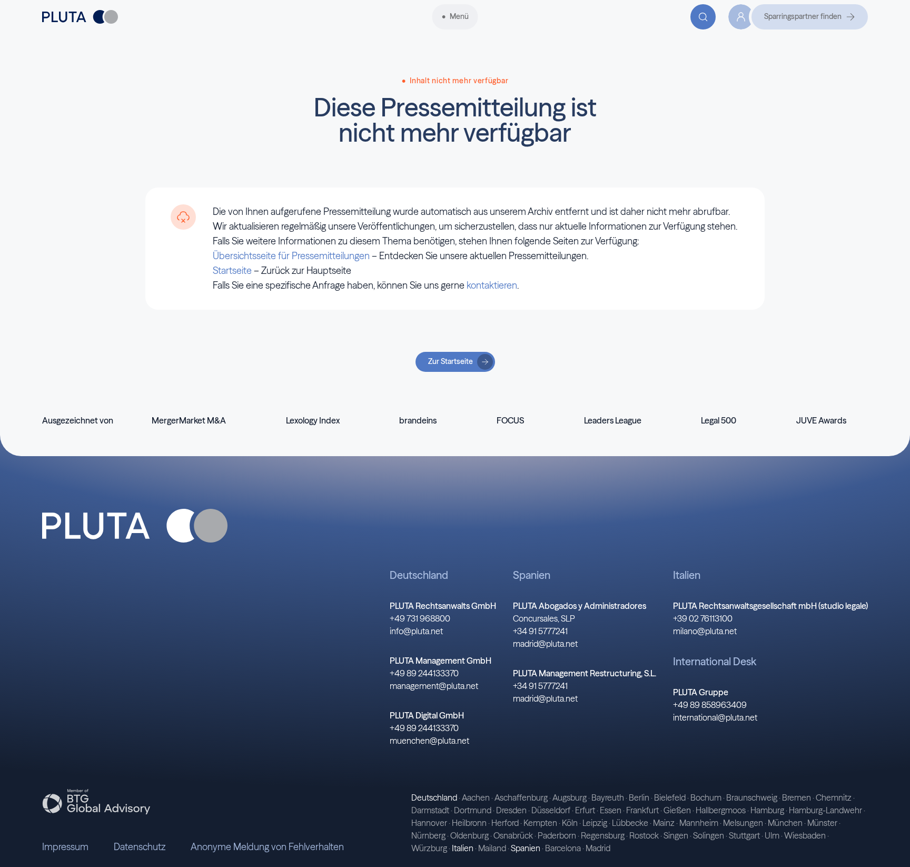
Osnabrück (513, 835)
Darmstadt (430, 810)
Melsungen (743, 822)
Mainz (664, 822)
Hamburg (767, 810)
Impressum (65, 847)
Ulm (772, 835)
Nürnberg (428, 835)
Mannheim (698, 822)
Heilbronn (469, 822)
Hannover (429, 822)
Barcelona (563, 848)
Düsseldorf (550, 810)
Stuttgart (744, 835)
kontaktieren (492, 285)
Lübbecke (630, 822)
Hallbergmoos (721, 810)
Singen (676, 835)
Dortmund (472, 810)
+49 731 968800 (420, 618)
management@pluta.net (434, 686)
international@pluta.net (715, 717)
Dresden (511, 810)
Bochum (705, 797)
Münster (822, 822)
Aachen (476, 797)
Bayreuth (607, 797)
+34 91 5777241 (540, 631)
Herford (505, 822)
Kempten (540, 822)
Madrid (598, 848)
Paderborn (557, 835)
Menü (459, 16)
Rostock (644, 835)
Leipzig (594, 822)
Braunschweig (751, 797)
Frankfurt (642, 810)
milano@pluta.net (705, 631)
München (785, 822)
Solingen (708, 835)
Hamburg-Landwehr (825, 810)
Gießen (677, 810)
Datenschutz (139, 847)
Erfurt (585, 810)
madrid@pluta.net (545, 643)
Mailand (492, 848)
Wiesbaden (805, 835)
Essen (610, 810)
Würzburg (429, 848)
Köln (570, 822)
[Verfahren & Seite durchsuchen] (703, 16)
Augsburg (569, 797)
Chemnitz (834, 797)
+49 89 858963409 (710, 704)
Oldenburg (469, 835)
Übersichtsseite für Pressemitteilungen (291, 256)
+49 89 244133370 (424, 673)
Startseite (232, 270)
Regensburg (603, 835)
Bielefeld (670, 797)
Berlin (639, 797)
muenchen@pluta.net (429, 740)
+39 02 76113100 (703, 618)
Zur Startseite (450, 361)
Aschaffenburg (521, 797)
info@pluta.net (416, 631)
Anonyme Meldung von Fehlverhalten (267, 847)
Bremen (796, 797)
